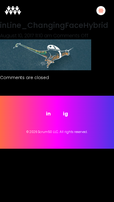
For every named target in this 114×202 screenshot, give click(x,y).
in (48, 113)
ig (65, 113)
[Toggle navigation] (100, 11)
